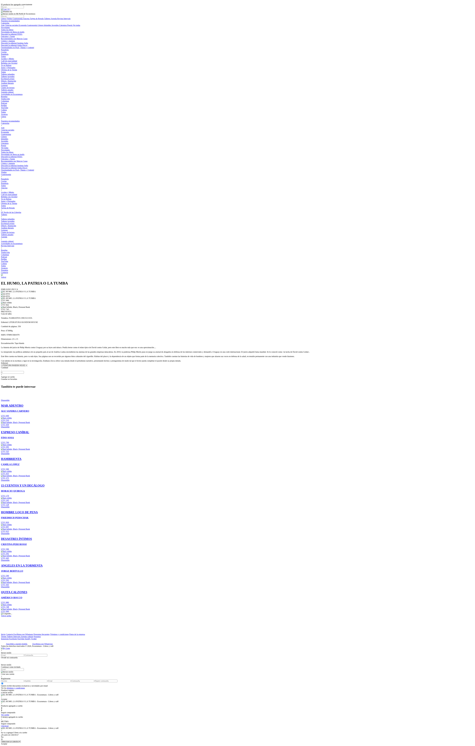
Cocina (4, 52)
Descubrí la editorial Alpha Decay (14, 45)
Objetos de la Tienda (9, 70)
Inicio (3, 634)
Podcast (4, 103)
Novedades (5, 27)
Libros (4, 19)
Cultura (4, 110)
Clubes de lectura (7, 88)
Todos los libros (7, 30)
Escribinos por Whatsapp (23, 634)
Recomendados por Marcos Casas (14, 39)
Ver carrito (5, 715)
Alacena (26, 19)
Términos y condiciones (59, 634)
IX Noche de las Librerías (11, 212)
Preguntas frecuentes (42, 634)
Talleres (47, 19)
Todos (3, 56)
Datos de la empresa (77, 634)
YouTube (4, 108)
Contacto (4, 272)
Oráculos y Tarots (8, 36)
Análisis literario (7, 83)
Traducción (5, 99)
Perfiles (4, 105)
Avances (4, 114)
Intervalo (17, 637)
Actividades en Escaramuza (12, 94)
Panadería (5, 50)
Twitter (34, 639)
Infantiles (48, 25)
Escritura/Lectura (7, 79)
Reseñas (4, 97)
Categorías (5, 23)
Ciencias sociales (12, 25)
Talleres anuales (7, 90)
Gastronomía (18, 19)
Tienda (4, 637)
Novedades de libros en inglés (12, 32)
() (8, 9)
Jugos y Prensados (8, 68)
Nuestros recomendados (10, 21)
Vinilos (10, 19)
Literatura (63, 25)
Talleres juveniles (7, 76)
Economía (23, 25)
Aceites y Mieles (7, 59)
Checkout (5, 726)
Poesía (70, 25)
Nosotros (4, 270)
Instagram (5, 639)
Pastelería (4, 54)
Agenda (54, 19)
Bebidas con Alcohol (9, 63)
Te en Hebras (6, 65)
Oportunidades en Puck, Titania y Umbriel (17, 48)
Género (41, 25)
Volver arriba (6, 616)
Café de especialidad (9, 61)
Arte (3, 25)
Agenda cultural (7, 92)
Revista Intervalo (64, 19)
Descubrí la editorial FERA (11, 34)
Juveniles (55, 25)
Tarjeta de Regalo (37, 19)
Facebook (13, 639)
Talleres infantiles (8, 74)
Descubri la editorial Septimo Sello (14, 43)
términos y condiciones (16, 688)
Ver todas (76, 25)
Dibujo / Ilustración (8, 81)
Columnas (5, 101)
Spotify (28, 639)
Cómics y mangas (8, 41)
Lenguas (4, 85)
